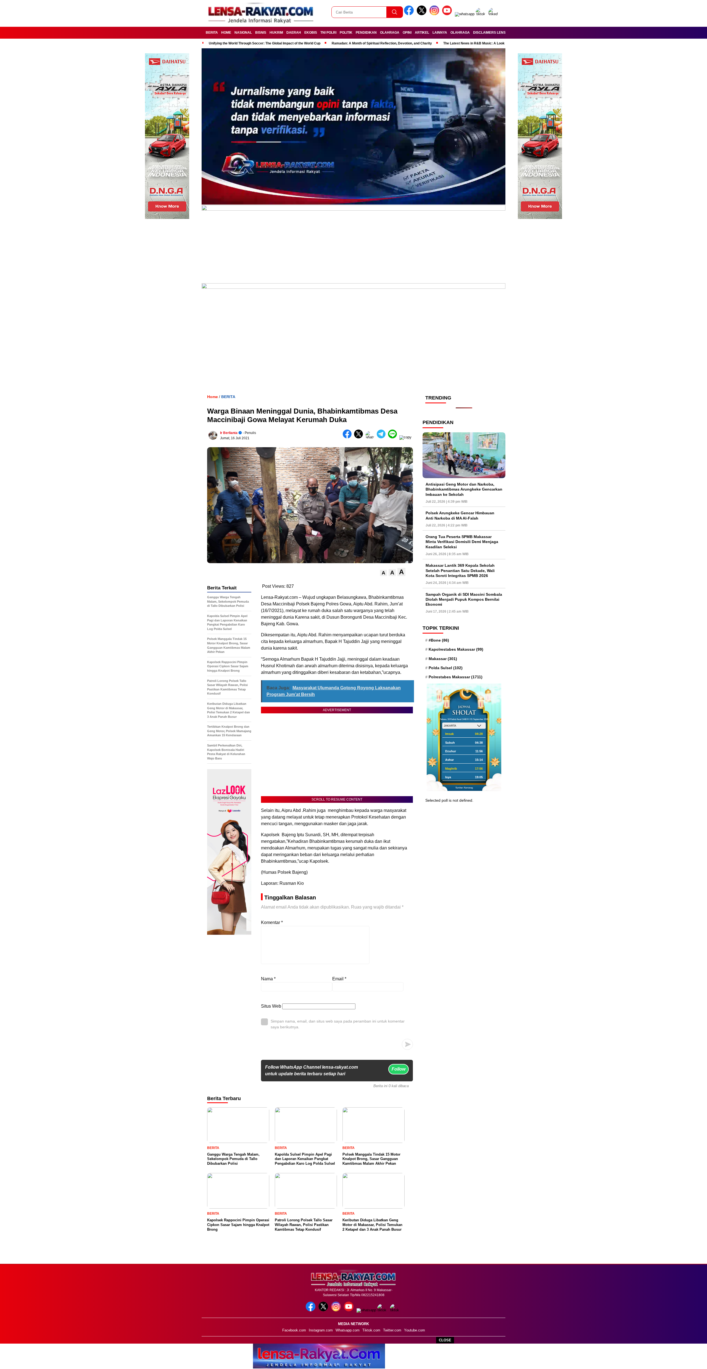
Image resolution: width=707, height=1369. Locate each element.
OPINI (407, 33)
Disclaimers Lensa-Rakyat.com (502, 33)
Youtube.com (414, 1330)
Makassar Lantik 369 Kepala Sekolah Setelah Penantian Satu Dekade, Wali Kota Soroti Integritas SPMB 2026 (460, 570)
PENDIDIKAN (366, 33)
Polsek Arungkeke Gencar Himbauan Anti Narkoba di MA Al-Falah (460, 515)
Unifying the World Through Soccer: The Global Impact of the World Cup (264, 43)
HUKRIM (276, 33)
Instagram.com (321, 1330)
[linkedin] (494, 14)
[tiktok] (481, 14)
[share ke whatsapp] (371, 437)
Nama (268, 978)
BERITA (212, 33)
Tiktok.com (371, 1330)
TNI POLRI (328, 33)
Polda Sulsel (446, 668)
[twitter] (422, 14)
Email (339, 978)
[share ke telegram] (382, 437)
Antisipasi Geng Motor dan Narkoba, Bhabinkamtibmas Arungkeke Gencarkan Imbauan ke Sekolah (464, 489)
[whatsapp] (464, 14)
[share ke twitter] (359, 437)
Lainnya (439, 33)
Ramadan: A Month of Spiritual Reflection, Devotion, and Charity (382, 43)
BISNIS (260, 33)
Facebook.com (294, 1330)
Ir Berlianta (229, 433)
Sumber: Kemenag (464, 788)
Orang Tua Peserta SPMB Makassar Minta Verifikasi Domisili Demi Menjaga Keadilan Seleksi (462, 541)
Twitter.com (392, 1330)
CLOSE (445, 1340)
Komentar (272, 922)
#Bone (439, 640)
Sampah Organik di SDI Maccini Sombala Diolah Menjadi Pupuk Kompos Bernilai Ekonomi (464, 599)
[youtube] (448, 14)
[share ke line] (393, 437)
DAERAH (293, 33)
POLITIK (346, 33)
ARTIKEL (422, 33)
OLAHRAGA (389, 33)
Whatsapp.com (348, 1330)
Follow (398, 1069)
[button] (383, 573)
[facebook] (410, 14)
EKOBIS (310, 33)
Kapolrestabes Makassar (456, 649)
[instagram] (435, 14)
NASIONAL (243, 33)
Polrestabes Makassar (455, 677)
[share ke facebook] (348, 437)
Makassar (443, 658)
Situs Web (271, 1006)
